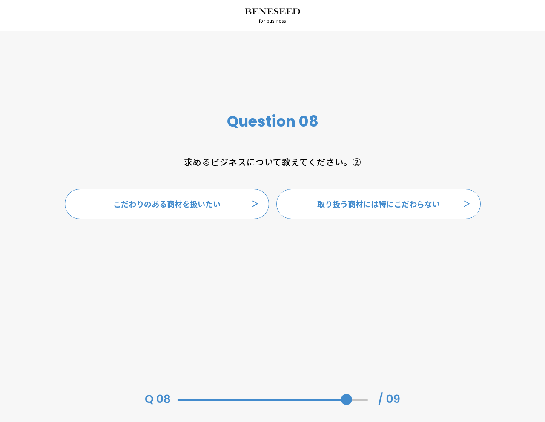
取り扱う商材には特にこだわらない (378, 203)
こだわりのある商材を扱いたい (167, 203)
